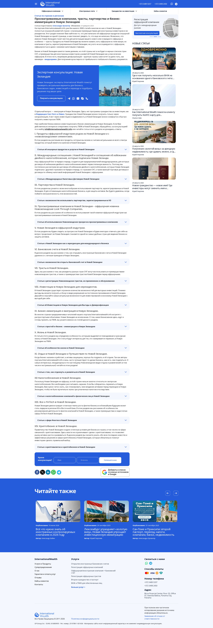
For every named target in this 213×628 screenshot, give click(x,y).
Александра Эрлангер (61, 26)
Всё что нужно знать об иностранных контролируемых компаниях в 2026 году (55, 532)
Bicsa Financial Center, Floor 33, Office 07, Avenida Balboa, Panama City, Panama (160, 595)
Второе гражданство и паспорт (84, 580)
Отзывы (38, 577)
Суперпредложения (43, 567)
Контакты (39, 584)
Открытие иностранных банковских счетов (90, 564)
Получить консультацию (51, 98)
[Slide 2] (155, 36)
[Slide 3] (159, 36)
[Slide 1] (151, 36)
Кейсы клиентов (160, 11)
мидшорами (51, 59)
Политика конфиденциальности (85, 619)
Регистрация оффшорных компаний (87, 567)
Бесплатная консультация (146, 33)
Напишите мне (110, 460)
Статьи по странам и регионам (49, 16)
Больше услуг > (78, 587)
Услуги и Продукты (43, 564)
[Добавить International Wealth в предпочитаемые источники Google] (115, 472)
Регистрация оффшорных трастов (86, 576)
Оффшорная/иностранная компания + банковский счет (93, 572)
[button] (175, 493)
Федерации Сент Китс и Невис (50, 114)
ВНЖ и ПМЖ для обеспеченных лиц (86, 583)
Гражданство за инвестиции (123, 11)
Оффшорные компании (51, 11)
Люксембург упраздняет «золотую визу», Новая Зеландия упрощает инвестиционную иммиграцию (105, 532)
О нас (37, 571)
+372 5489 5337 (145, 4)
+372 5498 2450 (161, 4)
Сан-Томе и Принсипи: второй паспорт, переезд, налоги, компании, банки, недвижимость (153, 532)
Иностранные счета (87, 11)
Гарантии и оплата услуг (45, 574)
